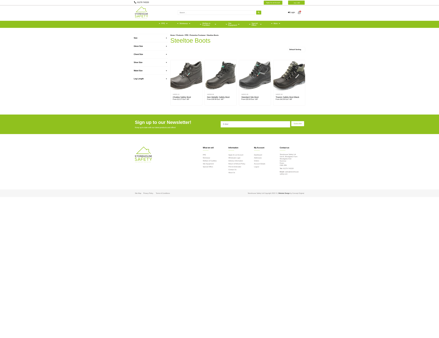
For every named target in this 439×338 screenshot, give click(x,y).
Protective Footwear (197, 35)
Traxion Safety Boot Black (287, 97)
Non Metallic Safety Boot (218, 97)
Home (172, 35)
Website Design (284, 193)
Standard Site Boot (250, 97)
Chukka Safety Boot (182, 97)
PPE (163, 23)
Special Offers (255, 24)
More (276, 23)
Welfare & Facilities (206, 24)
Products (179, 35)
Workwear (184, 23)
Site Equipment (232, 24)
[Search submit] (258, 13)
